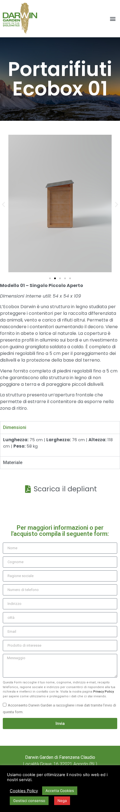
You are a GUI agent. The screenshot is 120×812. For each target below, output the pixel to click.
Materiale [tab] (12, 462)
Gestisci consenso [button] (29, 800)
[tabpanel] (60, 445)
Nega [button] (62, 800)
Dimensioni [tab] (14, 427)
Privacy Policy (103, 691)
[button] (112, 18)
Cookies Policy (24, 790)
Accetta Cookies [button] (59, 790)
